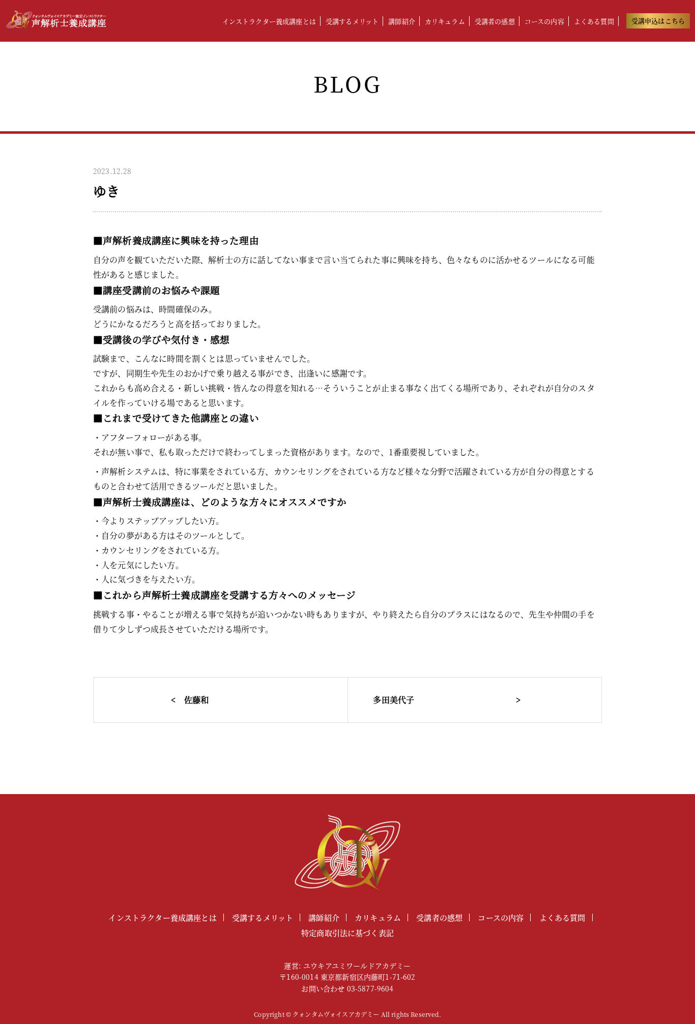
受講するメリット (352, 21)
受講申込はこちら (658, 20)
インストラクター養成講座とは (269, 21)
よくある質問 (594, 21)
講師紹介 (401, 21)
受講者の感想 (495, 21)
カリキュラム (445, 21)
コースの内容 (544, 21)
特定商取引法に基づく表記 (347, 933)
